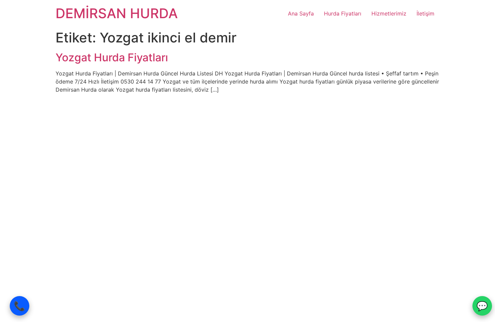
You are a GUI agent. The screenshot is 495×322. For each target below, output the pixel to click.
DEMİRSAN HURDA (117, 13)
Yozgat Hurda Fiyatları (113, 57)
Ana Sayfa (301, 13)
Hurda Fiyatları (342, 13)
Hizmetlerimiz (388, 13)
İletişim (425, 13)
